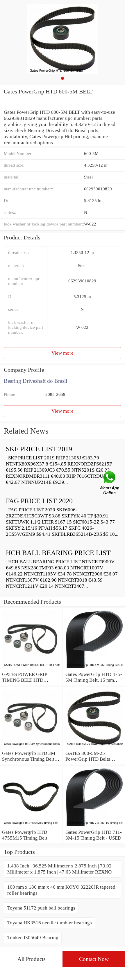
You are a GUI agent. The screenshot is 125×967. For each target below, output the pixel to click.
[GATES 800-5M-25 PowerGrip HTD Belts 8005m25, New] (94, 747)
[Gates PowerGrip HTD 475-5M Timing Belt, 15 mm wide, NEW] (94, 668)
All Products (31, 959)
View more (62, 353)
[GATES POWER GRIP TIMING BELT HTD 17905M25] (31, 668)
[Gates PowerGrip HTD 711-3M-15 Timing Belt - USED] (94, 826)
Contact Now (94, 959)
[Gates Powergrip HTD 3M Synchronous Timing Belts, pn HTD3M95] (31, 747)
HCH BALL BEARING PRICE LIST (58, 553)
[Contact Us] (110, 483)
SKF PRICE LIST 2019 (39, 449)
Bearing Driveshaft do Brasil (35, 381)
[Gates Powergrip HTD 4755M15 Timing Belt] (31, 826)
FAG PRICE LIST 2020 (39, 501)
